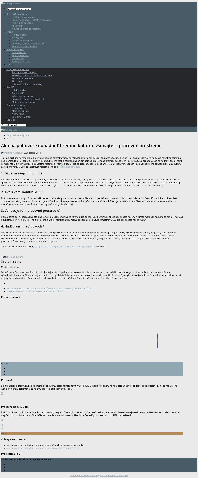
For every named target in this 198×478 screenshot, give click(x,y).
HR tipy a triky (19, 34)
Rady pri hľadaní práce (17, 14)
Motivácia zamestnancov (24, 46)
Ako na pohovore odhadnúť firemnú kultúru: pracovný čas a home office (42, 448)
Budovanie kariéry (15, 49)
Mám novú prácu (20, 55)
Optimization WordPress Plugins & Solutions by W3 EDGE (99, 475)
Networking (18, 58)
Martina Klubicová (13, 152)
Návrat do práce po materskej (27, 28)
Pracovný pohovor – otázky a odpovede (32, 19)
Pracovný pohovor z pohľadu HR (28, 43)
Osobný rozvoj (19, 52)
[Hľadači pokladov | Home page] (10, 3)
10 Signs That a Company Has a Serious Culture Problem (63, 246)
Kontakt (10, 64)
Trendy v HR (18, 37)
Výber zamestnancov (22, 40)
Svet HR (10, 31)
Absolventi (17, 25)
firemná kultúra (15, 256)
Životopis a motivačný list (24, 16)
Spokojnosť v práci (21, 61)
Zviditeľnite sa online (22, 22)
